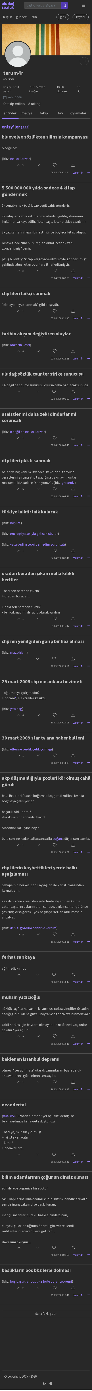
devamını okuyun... (16, 1242)
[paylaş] (73, 165)
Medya (26, 113)
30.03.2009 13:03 (60, 763)
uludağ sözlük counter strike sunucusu (43, 374)
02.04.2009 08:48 (60, 445)
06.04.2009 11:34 (60, 172)
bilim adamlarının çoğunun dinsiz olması (45, 1177)
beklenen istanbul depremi (31, 1059)
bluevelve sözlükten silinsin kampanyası (45, 137)
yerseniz (68, 482)
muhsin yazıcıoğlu (21, 997)
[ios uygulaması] (50, 1383)
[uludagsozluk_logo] (8, 5)
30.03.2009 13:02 (60, 852)
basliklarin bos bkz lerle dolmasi (36, 1270)
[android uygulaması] (45, 1383)
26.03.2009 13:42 (60, 981)
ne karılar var (20, 158)
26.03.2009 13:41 (60, 1043)
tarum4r (78, 172)
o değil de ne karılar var (27, 431)
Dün (34, 17)
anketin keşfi (20, 344)
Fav (60, 113)
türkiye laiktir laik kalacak (30, 511)
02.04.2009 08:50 (60, 398)
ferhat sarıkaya (18, 957)
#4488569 (10, 1116)
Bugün (7, 17)
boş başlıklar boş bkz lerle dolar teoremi (41, 1281)
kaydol (80, 17)
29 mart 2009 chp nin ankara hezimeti (42, 681)
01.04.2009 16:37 (60, 626)
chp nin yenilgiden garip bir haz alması (43, 641)
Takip (44, 113)
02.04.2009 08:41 (60, 558)
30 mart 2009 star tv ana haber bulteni (43, 738)
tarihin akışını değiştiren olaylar (36, 333)
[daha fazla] (83, 5)
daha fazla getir (46, 1313)
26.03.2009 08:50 (60, 1255)
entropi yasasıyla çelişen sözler (34, 533)
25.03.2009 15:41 (60, 1295)
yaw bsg (16, 708)
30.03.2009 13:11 (60, 666)
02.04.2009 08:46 (60, 496)
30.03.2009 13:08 (60, 722)
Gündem (21, 17)
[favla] (54, 165)
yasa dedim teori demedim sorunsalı (37, 544)
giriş (63, 17)
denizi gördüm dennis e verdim (33, 928)
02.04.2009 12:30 (60, 318)
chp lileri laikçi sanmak (26, 293)
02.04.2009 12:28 (60, 358)
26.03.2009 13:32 (60, 1089)
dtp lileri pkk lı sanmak (26, 460)
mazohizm (18, 652)
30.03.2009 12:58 (60, 941)
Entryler (10, 113)
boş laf (15, 523)
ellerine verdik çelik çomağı (31, 749)
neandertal (14, 1104)
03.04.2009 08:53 (60, 278)
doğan (57, 838)
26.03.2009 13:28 (60, 1161)
